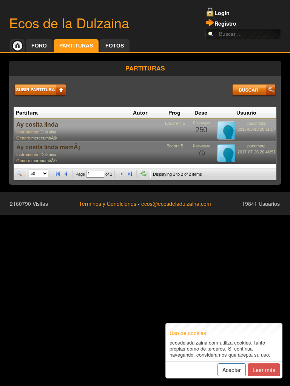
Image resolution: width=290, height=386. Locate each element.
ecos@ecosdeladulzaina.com (176, 203)
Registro (225, 23)
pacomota (256, 123)
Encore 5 (175, 146)
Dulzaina (48, 132)
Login (222, 13)
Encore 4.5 (175, 123)
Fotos (114, 46)
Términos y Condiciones (107, 203)
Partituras (76, 46)
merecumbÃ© (44, 138)
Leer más (264, 370)
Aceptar (231, 370)
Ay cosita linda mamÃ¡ (48, 147)
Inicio (17, 45)
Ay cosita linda (37, 124)
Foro (39, 46)
